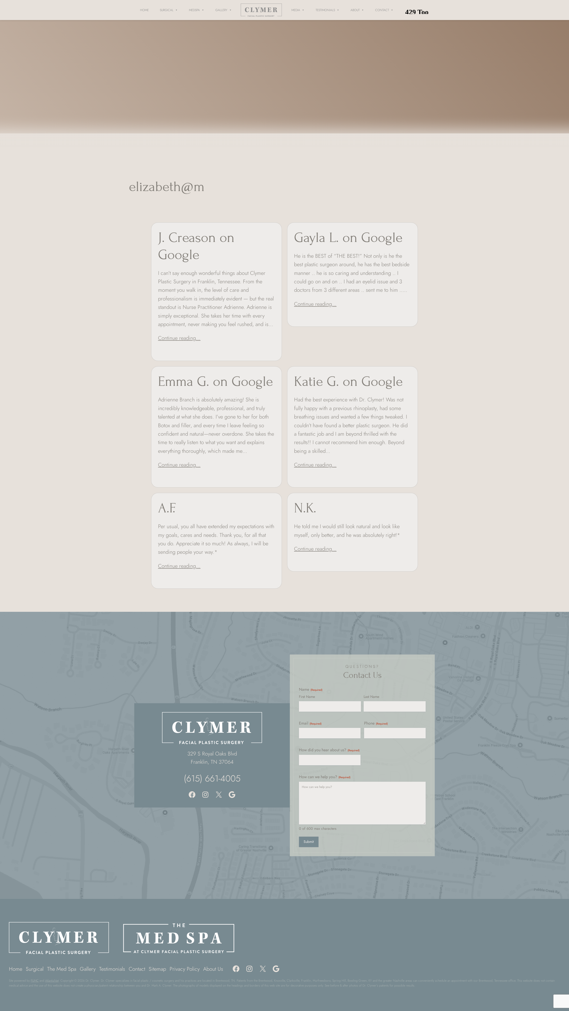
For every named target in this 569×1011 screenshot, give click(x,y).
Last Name (371, 696)
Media (295, 10)
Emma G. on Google (215, 381)
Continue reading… (179, 338)
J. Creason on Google (196, 246)
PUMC (35, 980)
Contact (382, 10)
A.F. (166, 508)
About (355, 10)
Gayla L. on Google (348, 238)
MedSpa (194, 10)
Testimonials (325, 10)
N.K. (305, 508)
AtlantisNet (52, 980)
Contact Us (362, 675)
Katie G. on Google (348, 381)
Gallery (221, 10)
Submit (309, 841)
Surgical (166, 10)
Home (144, 10)
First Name (307, 696)
